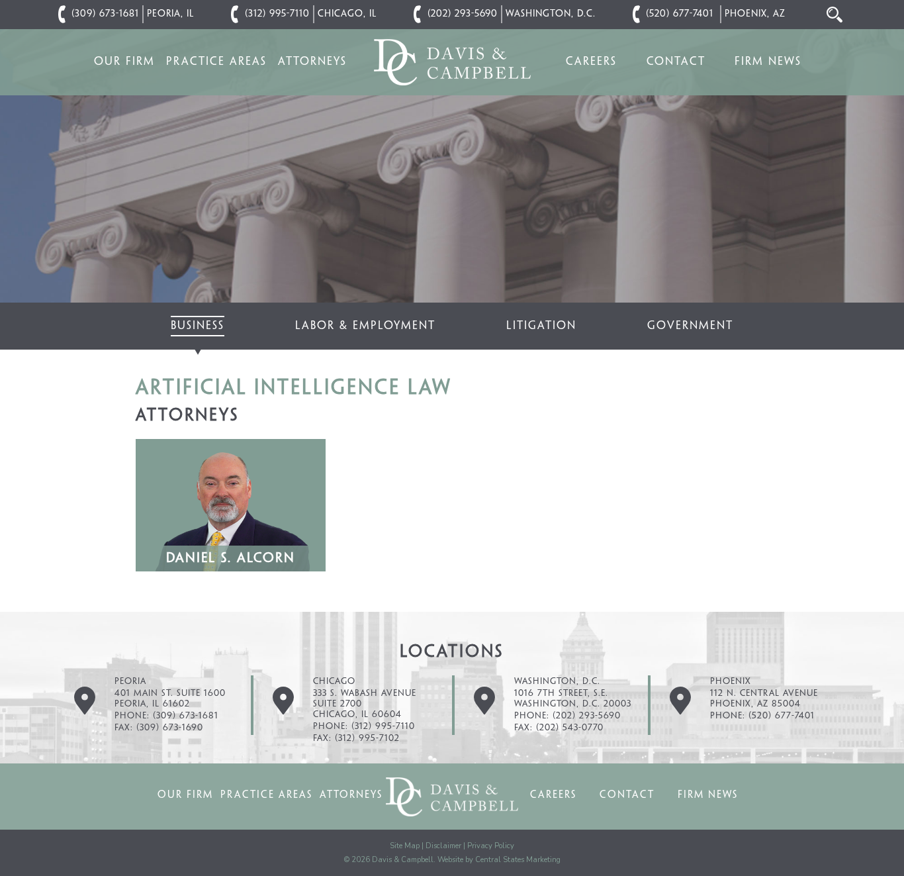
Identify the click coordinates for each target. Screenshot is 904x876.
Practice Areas (216, 61)
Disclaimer (443, 846)
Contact (676, 61)
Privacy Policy (490, 846)
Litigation (541, 325)
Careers (591, 61)
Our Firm (124, 61)
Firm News (768, 61)
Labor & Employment (365, 325)
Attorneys (312, 61)
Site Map (405, 846)
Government (690, 325)
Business (197, 325)
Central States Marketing (518, 860)
